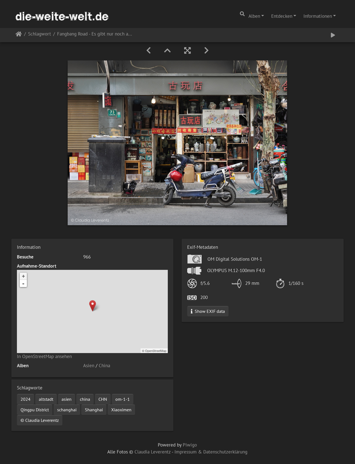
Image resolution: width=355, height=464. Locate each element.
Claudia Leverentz (153, 452)
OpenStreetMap (155, 350)
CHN (102, 399)
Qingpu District (35, 409)
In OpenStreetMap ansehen (44, 356)
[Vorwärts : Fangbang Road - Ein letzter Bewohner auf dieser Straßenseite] (206, 50)
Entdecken (281, 16)
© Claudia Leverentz (40, 420)
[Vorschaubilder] (168, 50)
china (85, 399)
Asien (88, 365)
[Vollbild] (187, 50)
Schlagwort (39, 34)
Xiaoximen (121, 409)
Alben (254, 16)
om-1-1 (122, 399)
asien (67, 399)
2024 (26, 399)
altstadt (46, 399)
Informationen (317, 16)
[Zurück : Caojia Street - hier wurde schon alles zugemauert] (149, 50)
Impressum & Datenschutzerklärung (210, 452)
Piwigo (190, 445)
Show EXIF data (209, 311)
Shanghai (94, 409)
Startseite (19, 35)
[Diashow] (332, 35)
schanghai (67, 409)
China (104, 365)
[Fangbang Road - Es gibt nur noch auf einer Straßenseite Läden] (92, 305)
